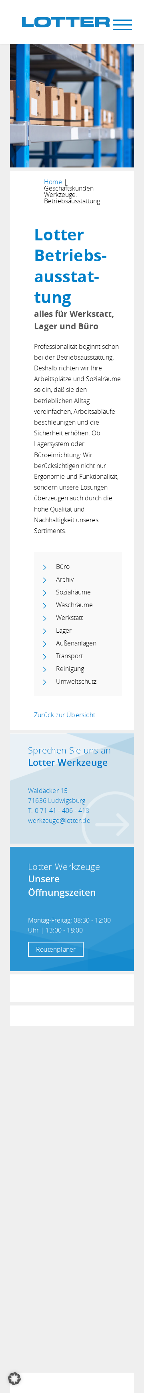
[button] (14, 1378)
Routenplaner (56, 949)
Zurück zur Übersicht (64, 715)
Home (53, 182)
